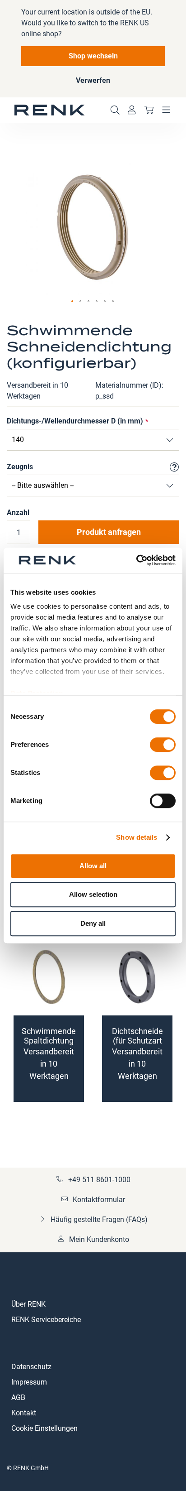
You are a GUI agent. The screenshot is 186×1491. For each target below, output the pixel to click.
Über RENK (28, 1304)
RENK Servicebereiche (46, 1319)
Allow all (93, 866)
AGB (18, 1397)
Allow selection (93, 894)
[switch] (163, 745)
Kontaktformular (99, 1199)
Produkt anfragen (109, 532)
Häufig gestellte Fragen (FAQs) (99, 1219)
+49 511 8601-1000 (99, 1179)
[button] (73, 301)
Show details (136, 837)
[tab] (93, 1314)
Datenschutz (31, 1366)
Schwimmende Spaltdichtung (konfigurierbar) (49, 1040)
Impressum (29, 1382)
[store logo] (49, 110)
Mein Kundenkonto (99, 1239)
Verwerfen (93, 80)
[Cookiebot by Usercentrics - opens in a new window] (136, 560)
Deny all (93, 923)
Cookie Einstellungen (44, 1428)
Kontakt (23, 1413)
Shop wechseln (93, 56)
